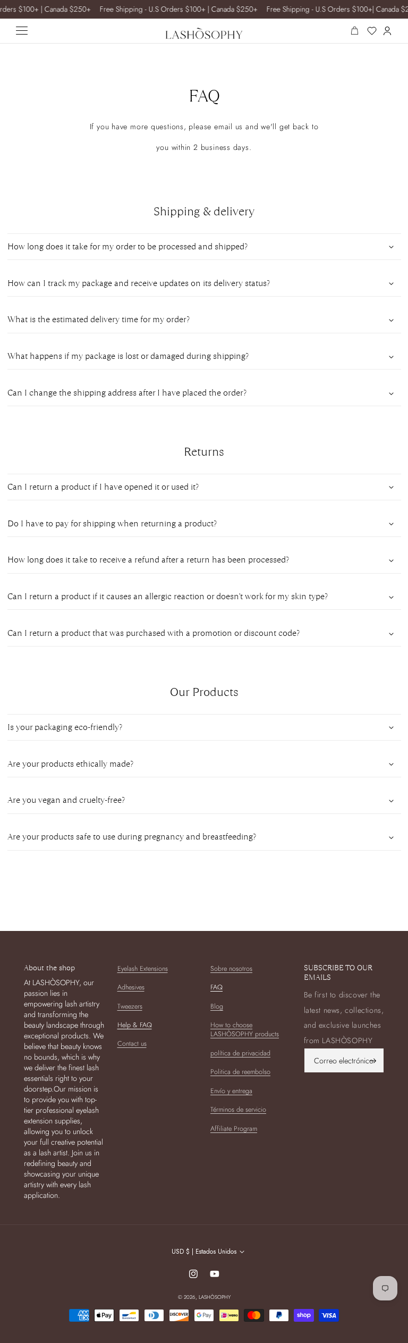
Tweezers (129, 1006)
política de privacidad (240, 1053)
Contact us (132, 1043)
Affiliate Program (233, 1129)
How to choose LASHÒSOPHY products (244, 1029)
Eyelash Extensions (142, 968)
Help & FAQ (134, 1025)
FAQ (216, 987)
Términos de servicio (238, 1109)
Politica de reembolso (240, 1072)
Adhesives (130, 987)
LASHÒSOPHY (215, 1297)
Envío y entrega (231, 1091)
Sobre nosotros (231, 968)
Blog (216, 1006)
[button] (204, 246)
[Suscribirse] (373, 1060)
